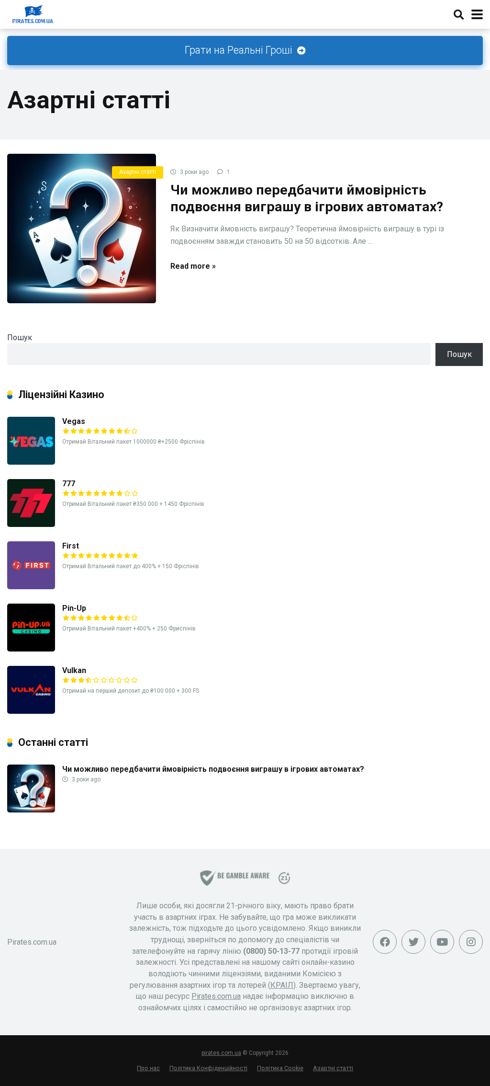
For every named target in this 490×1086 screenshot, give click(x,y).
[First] (31, 586)
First (70, 545)
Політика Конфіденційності (208, 1068)
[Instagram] (471, 942)
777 (68, 483)
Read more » (193, 266)
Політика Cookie (280, 1068)
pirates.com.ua (221, 1053)
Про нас (148, 1068)
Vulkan (74, 670)
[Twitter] (413, 942)
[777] (31, 524)
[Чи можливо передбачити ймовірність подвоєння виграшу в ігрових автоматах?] (81, 228)
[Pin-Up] (31, 648)
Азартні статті (137, 172)
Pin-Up (74, 608)
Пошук (19, 337)
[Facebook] (385, 942)
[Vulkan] (31, 711)
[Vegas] (31, 462)
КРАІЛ (281, 985)
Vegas (73, 421)
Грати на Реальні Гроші (240, 50)
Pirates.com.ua (216, 996)
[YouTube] (442, 942)
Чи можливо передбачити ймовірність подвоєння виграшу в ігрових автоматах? (213, 769)
